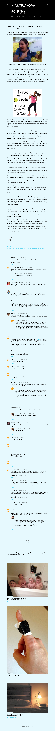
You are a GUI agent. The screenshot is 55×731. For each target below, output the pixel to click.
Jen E (12, 291)
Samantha (14, 313)
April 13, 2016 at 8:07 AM (29, 413)
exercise (33, 248)
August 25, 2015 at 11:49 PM (22, 313)
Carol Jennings (14, 337)
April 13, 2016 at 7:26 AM (32, 405)
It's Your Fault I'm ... (15, 675)
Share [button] (8, 246)
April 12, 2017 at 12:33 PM (26, 320)
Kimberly (13, 462)
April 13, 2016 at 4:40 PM (29, 428)
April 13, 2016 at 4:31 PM (21, 437)
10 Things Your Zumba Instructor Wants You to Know (21, 248)
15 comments (13, 717)
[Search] (47, 4)
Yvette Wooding (15, 452)
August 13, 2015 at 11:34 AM (21, 257)
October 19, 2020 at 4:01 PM (30, 516)
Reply (12, 264)
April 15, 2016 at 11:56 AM (28, 388)
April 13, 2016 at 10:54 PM (21, 462)
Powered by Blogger (28, 726)
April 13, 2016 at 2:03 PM (25, 422)
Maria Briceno (18, 388)
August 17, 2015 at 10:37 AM (23, 300)
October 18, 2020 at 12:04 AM (22, 509)
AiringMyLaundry (15, 282)
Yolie (12, 366)
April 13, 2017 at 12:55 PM (23, 490)
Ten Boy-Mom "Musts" (16, 599)
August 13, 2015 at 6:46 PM (25, 282)
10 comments (13, 678)
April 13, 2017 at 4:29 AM (21, 480)
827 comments (13, 601)
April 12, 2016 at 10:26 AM (22, 359)
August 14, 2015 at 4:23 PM (20, 291)
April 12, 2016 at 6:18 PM (23, 382)
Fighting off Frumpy (23, 9)
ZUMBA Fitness (10, 250)
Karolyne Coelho (15, 422)
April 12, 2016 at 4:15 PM (21, 373)
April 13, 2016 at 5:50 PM (25, 452)
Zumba (41, 248)
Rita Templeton (19, 413)
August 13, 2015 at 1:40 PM (26, 267)
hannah (13, 257)
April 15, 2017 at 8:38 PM (23, 502)
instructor (38, 248)
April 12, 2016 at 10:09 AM (23, 350)
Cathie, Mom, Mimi (16, 267)
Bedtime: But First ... (16, 715)
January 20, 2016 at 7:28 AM (25, 337)
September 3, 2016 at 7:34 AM (23, 469)
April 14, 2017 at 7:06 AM (27, 273)
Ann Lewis (13, 469)
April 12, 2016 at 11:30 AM (19, 366)
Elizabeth (13, 509)
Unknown (17, 320)
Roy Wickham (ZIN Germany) (18, 405)
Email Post (12, 246)
